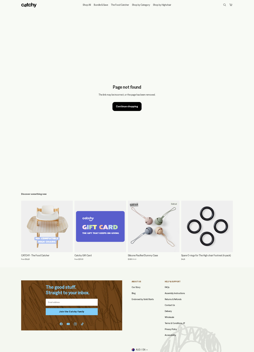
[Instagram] (75, 324)
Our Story (136, 287)
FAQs (167, 287)
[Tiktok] (82, 324)
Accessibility (170, 335)
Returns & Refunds (173, 299)
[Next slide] (68, 226)
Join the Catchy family (71, 311)
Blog (134, 293)
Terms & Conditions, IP (175, 323)
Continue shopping (127, 106)
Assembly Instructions (175, 293)
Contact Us (170, 305)
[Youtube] (68, 324)
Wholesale (169, 317)
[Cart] (231, 5)
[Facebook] (61, 324)
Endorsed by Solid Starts (143, 299)
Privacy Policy (171, 329)
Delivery (168, 311)
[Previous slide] (25, 226)
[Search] (224, 5)
